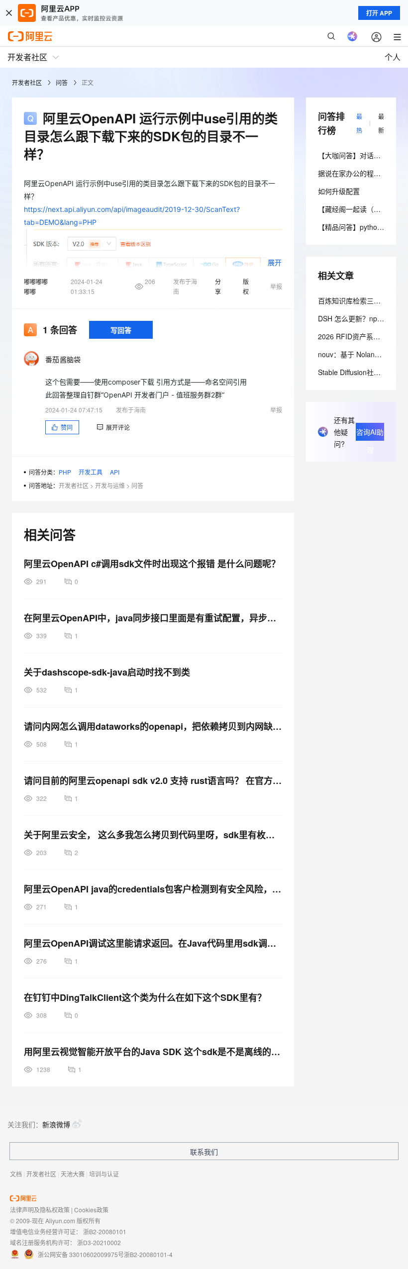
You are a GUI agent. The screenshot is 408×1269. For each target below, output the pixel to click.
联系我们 (204, 1152)
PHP (65, 472)
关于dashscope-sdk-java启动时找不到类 (107, 672)
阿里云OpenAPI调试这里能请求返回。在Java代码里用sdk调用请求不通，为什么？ (153, 943)
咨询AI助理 (370, 434)
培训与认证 (104, 1174)
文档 (16, 1174)
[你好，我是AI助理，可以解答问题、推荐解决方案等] (352, 36)
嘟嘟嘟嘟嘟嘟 (36, 286)
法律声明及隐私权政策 (40, 1209)
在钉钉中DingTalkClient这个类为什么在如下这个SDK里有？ (145, 997)
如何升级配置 (339, 191)
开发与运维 (110, 485)
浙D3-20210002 (99, 1242)
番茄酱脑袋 (63, 359)
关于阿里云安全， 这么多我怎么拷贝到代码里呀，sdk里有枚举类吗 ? (153, 834)
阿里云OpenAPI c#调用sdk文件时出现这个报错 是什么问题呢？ (152, 563)
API (114, 472)
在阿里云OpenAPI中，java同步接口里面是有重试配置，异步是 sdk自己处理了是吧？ (153, 617)
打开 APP (379, 12)
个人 (393, 57)
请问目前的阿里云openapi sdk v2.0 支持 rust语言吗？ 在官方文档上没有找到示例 (153, 780)
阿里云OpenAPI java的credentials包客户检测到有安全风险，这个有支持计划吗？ (153, 888)
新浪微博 (56, 1124)
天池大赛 (73, 1174)
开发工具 (90, 472)
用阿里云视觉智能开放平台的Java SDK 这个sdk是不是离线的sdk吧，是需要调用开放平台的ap (153, 1051)
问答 (62, 82)
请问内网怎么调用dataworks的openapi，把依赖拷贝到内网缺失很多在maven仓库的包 (153, 726)
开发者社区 (27, 82)
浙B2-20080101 (104, 1231)
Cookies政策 (91, 1209)
